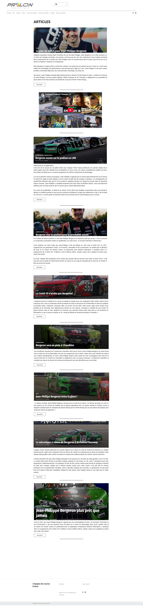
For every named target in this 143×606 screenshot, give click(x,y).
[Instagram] (135, 13)
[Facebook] (133, 13)
